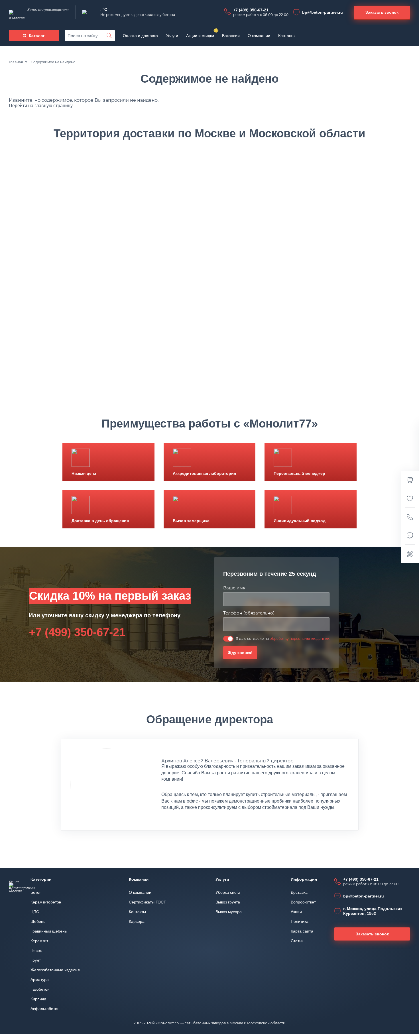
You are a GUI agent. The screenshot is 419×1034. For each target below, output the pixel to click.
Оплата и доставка (140, 35)
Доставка (299, 892)
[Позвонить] (410, 517)
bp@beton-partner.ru (322, 12)
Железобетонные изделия (55, 970)
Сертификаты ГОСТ (147, 902)
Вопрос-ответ (303, 902)
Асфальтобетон (45, 1008)
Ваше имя (234, 588)
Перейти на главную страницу (41, 105)
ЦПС (34, 911)
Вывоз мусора (228, 911)
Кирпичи (38, 999)
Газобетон (40, 989)
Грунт (35, 960)
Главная (16, 62)
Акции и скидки (200, 35)
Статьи (297, 941)
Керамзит (39, 941)
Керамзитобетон (45, 902)
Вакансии (231, 35)
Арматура (39, 979)
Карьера (137, 921)
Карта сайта (302, 931)
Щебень (37, 921)
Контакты (286, 35)
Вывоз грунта (227, 902)
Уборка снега (227, 892)
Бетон (36, 892)
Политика (299, 921)
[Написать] (410, 535)
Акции (296, 911)
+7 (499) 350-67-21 (251, 10)
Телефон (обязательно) (248, 613)
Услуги (172, 35)
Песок (36, 950)
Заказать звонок (372, 934)
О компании (259, 35)
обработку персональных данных (299, 638)
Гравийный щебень (48, 931)
